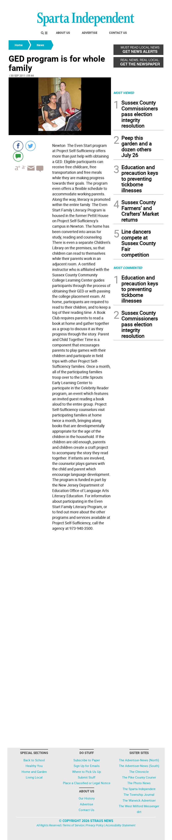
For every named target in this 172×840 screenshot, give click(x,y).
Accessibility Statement (121, 825)
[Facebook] (18, 146)
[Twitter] (30, 146)
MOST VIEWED (123, 93)
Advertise (89, 33)
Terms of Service (73, 825)
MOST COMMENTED (127, 268)
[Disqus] (60, 585)
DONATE (153, 5)
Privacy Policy (95, 825)
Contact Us (118, 33)
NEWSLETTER (130, 5)
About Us (63, 33)
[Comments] (18, 156)
